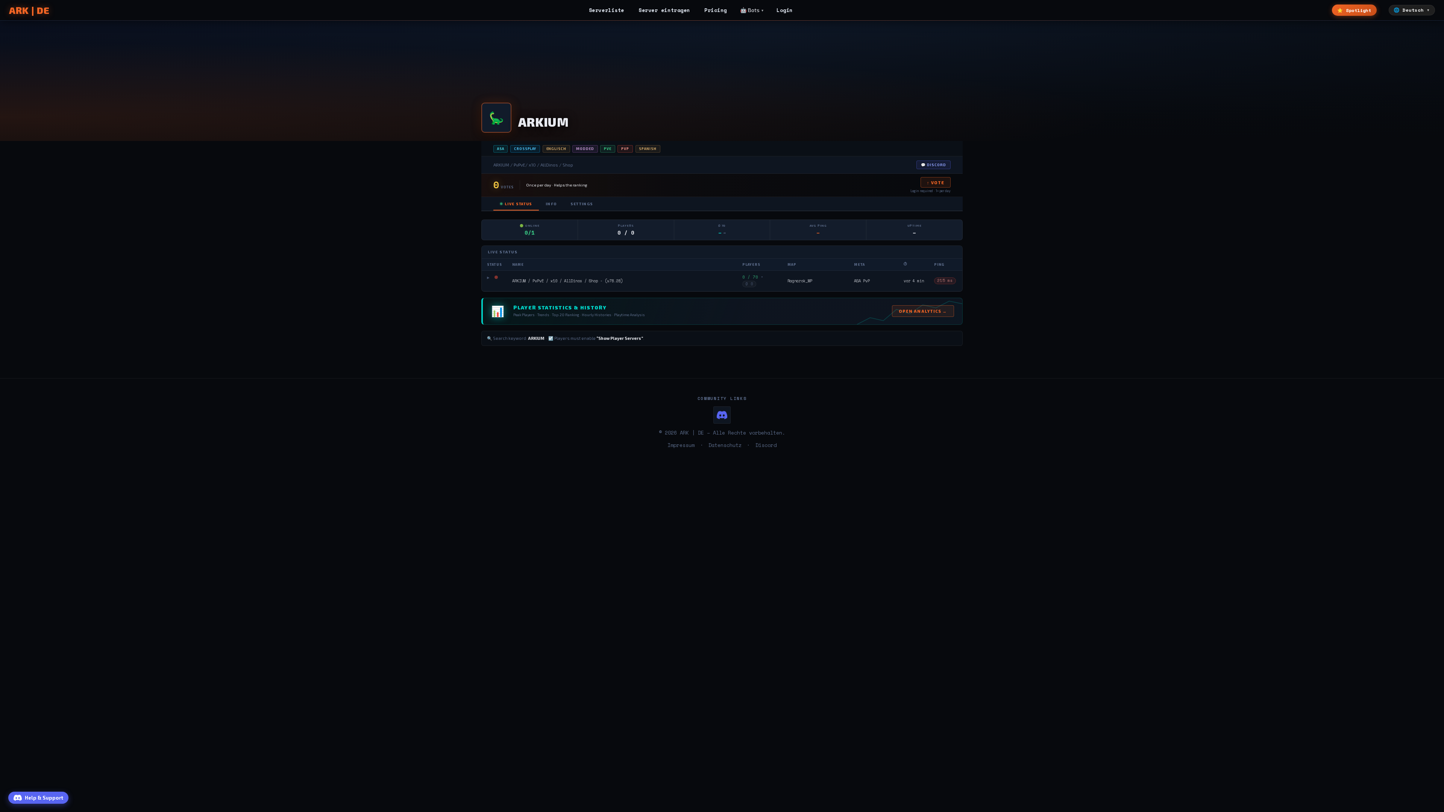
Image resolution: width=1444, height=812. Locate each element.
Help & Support (44, 798)
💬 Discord (933, 164)
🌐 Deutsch (1409, 10)
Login (785, 10)
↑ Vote (935, 182)
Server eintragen (664, 10)
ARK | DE (29, 10)
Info (551, 203)
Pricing (715, 10)
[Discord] (722, 415)
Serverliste (606, 10)
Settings (581, 203)
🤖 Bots (750, 10)
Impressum (681, 445)
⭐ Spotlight (1354, 10)
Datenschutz (725, 445)
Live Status (518, 203)
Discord (766, 445)
